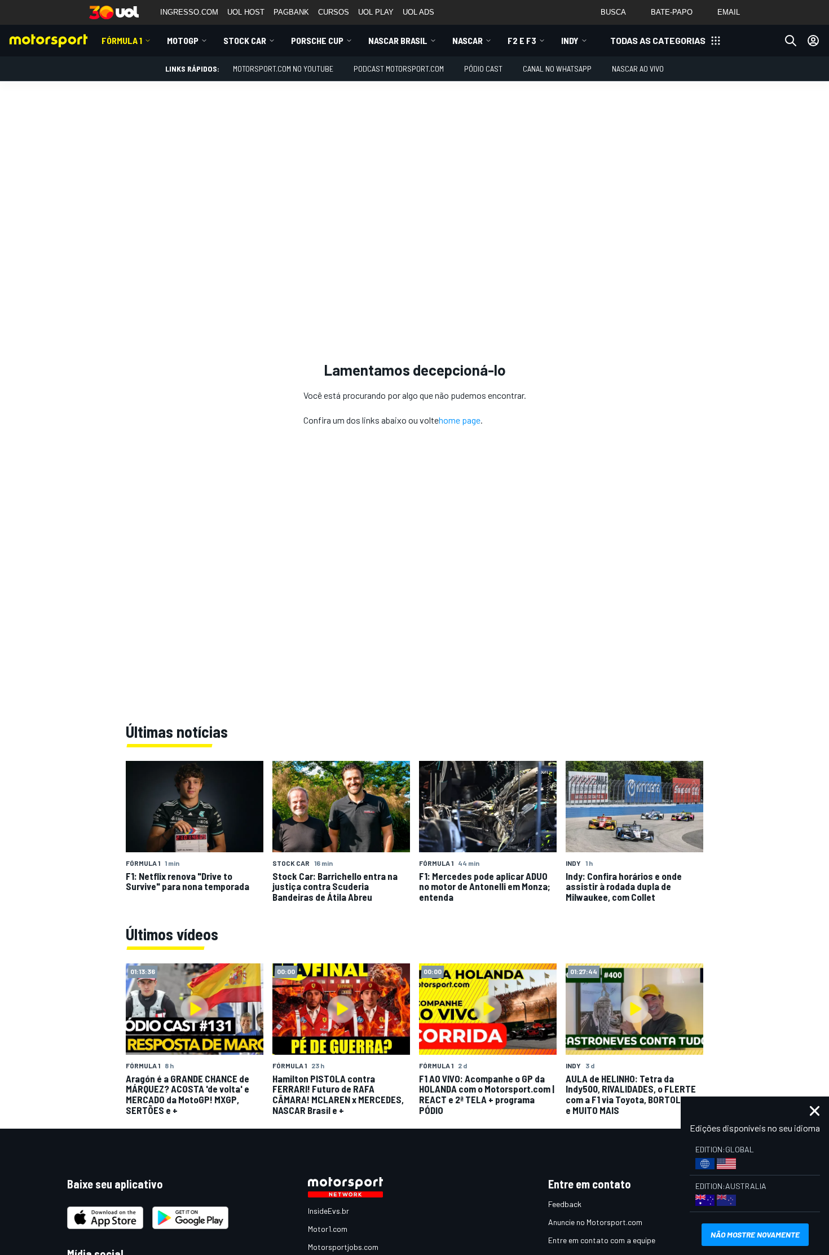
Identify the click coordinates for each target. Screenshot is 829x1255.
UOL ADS (418, 12)
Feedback (564, 1204)
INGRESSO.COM (189, 12)
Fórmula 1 (122, 40)
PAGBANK (291, 12)
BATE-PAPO (672, 12)
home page (459, 420)
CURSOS (333, 12)
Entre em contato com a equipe (601, 1240)
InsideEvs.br (328, 1211)
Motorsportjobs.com (343, 1247)
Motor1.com (327, 1229)
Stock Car (244, 40)
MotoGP (183, 40)
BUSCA (613, 12)
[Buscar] (790, 40)
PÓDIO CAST (483, 68)
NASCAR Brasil (397, 40)
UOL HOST (245, 12)
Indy (570, 40)
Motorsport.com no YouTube (283, 68)
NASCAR (467, 40)
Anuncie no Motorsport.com (595, 1222)
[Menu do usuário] (813, 40)
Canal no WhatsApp (557, 68)
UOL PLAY (376, 12)
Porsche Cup (317, 40)
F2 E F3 (522, 40)
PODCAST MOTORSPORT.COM (399, 68)
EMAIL (728, 12)
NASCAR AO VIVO (638, 68)
